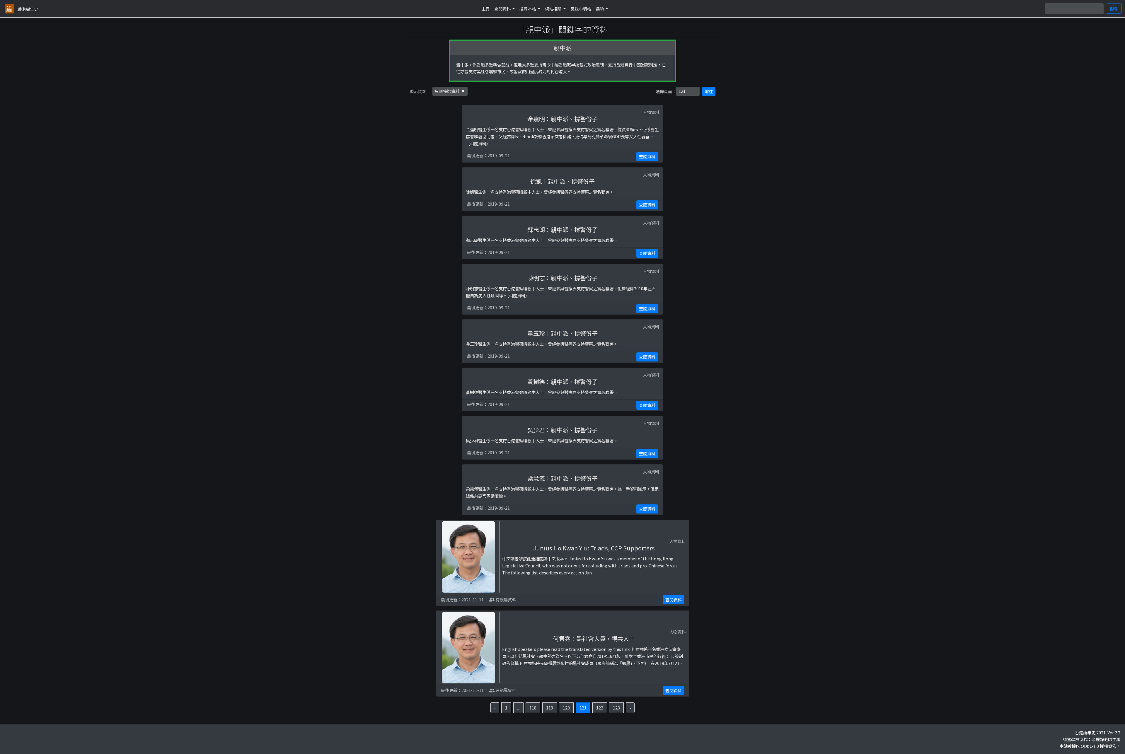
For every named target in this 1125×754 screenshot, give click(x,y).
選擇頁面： (666, 91)
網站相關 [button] (553, 9)
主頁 (485, 9)
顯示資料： (420, 91)
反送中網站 (580, 9)
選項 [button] (600, 9)
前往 (709, 91)
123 (616, 707)
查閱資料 (647, 156)
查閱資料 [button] (503, 9)
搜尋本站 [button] (528, 9)
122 (599, 707)
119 (549, 707)
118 (532, 707)
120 (566, 707)
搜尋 (1114, 9)
